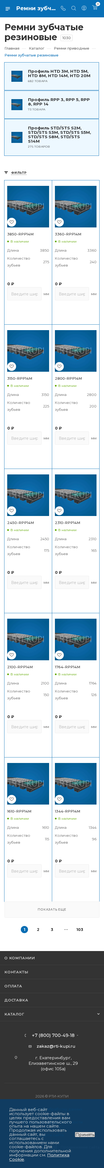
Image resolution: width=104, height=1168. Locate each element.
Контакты (16, 972)
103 (79, 929)
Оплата (13, 986)
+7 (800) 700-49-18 (53, 1035)
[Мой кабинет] (84, 8)
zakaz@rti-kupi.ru (56, 1046)
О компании (19, 958)
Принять (84, 1134)
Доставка (16, 1000)
